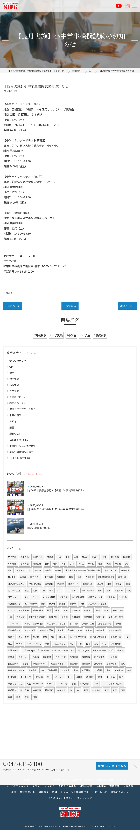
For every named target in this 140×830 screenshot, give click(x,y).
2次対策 (126, 557)
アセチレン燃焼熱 (37, 617)
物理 (76, 557)
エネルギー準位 (116, 617)
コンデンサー (14, 623)
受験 (100, 563)
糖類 (43, 603)
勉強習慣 (125, 570)
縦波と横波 (38, 610)
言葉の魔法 (15, 415)
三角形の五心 (59, 643)
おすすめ (96, 690)
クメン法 (123, 597)
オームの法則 (115, 630)
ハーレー (59, 677)
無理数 (36, 637)
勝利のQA (14, 433)
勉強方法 (61, 577)
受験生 (60, 630)
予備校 (50, 557)
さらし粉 (35, 657)
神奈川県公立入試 (16, 583)
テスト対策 (60, 657)
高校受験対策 (104, 623)
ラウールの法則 (46, 630)
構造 (74, 683)
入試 (43, 590)
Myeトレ (12, 577)
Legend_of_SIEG (18, 439)
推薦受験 (86, 657)
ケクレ (50, 683)
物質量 (79, 677)
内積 (98, 610)
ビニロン (74, 623)
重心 (88, 643)
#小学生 (85, 335)
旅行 (10, 570)
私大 (108, 590)
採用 (53, 637)
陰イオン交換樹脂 (98, 637)
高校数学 (12, 690)
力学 (10, 617)
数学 (115, 690)
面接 (27, 590)
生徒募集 (100, 630)
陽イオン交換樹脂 (78, 637)
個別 (11, 366)
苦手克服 (119, 670)
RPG (100, 677)
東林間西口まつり (106, 577)
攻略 (108, 670)
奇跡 (76, 670)
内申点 (118, 623)
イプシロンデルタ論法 (18, 610)
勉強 (109, 563)
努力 (49, 677)
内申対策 (90, 577)
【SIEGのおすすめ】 (20, 458)
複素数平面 (116, 637)
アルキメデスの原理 (97, 603)
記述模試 (12, 677)
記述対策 (119, 590)
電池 (66, 610)
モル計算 (111, 677)
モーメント (118, 610)
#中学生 (71, 335)
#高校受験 (40, 335)
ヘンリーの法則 (34, 643)
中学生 (81, 563)
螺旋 (45, 637)
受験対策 (100, 617)
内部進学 (74, 657)
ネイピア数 (23, 637)
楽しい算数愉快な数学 (21, 451)
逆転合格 (98, 663)
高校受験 (14, 384)
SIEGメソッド (14, 597)
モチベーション (32, 597)
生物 (68, 557)
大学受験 (14, 391)
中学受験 (14, 379)
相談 (35, 696)
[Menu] (135, 6)
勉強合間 (63, 597)
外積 (106, 610)
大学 (79, 577)
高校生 (48, 570)
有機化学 (111, 597)
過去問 (100, 583)
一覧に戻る (70, 305)
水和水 (62, 603)
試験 (35, 590)
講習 (11, 427)
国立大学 (74, 663)
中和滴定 (37, 690)
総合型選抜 (99, 657)
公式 (129, 590)
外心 (80, 643)
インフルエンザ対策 (34, 623)
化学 (59, 557)
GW (126, 563)
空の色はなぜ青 (75, 630)
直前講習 (88, 617)
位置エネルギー (58, 663)
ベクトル (88, 610)
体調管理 (76, 610)
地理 (104, 557)
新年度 (89, 630)
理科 (71, 577)
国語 (123, 690)
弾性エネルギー (40, 663)
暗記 (128, 583)
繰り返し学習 (78, 597)
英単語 (38, 570)
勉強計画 (49, 690)
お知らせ (7, 293)
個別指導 (47, 657)
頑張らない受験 (15, 683)
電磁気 (11, 637)
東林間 (58, 570)
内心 (72, 643)
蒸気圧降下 (30, 630)
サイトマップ (84, 798)
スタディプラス (23, 570)
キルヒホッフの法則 (56, 623)
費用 (11, 372)
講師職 (62, 637)
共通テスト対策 (95, 597)
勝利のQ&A (83, 650)
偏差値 (120, 650)
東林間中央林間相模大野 (22, 445)
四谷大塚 (24, 563)
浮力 (82, 603)
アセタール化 (88, 623)
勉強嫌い (90, 677)
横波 (57, 610)
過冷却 (64, 617)
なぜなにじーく (17, 397)
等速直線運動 (14, 603)
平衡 (47, 643)
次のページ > (127, 305)
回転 (127, 637)
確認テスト (73, 583)
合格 (47, 563)
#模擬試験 (100, 335)
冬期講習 (76, 617)
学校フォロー (110, 570)
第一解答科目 (14, 630)
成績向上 (33, 670)
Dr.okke (60, 583)
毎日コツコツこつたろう (22, 409)
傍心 (104, 643)
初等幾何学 (116, 643)
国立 (18, 696)
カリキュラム (88, 590)
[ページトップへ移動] (134, 766)
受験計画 (49, 583)
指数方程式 (13, 650)
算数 (10, 696)
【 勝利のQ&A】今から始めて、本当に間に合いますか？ (48, 650)
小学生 (91, 563)
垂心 (96, 643)
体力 (10, 643)
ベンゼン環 (62, 683)
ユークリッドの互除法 (112, 683)
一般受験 (113, 657)
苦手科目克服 (14, 590)
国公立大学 (13, 663)
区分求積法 (85, 683)
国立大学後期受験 (49, 670)
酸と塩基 (24, 690)
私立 (51, 590)
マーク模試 (25, 677)
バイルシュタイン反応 (103, 650)
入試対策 (86, 670)
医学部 (26, 663)
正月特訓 (12, 557)
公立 (59, 590)
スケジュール (72, 590)
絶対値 (52, 603)
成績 (100, 590)
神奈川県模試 (35, 583)
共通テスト (38, 557)
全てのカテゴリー (19, 360)
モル (70, 677)
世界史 (95, 557)
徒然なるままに (17, 403)
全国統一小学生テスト (30, 577)
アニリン (22, 657)
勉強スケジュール (16, 670)
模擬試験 (37, 563)
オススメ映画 (49, 597)
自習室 (118, 583)
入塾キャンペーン (35, 683)
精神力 (19, 643)
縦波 (49, 610)
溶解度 (73, 603)
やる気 (118, 563)
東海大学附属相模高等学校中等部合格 (82, 570)
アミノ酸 (20, 617)
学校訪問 (49, 577)
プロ (72, 563)
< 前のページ (13, 305)
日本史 (85, 557)
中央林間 (61, 690)
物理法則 (53, 617)
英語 (106, 690)
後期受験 (86, 663)
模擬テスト (88, 583)
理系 (123, 663)
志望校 (11, 657)
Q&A (96, 683)
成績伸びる (112, 663)
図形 (129, 670)
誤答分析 (122, 577)
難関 (86, 690)
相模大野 (39, 677)
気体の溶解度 (31, 603)
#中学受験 (56, 335)
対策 (27, 696)
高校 (121, 677)
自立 (78, 690)
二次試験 (98, 670)
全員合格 (65, 670)
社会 (109, 583)
